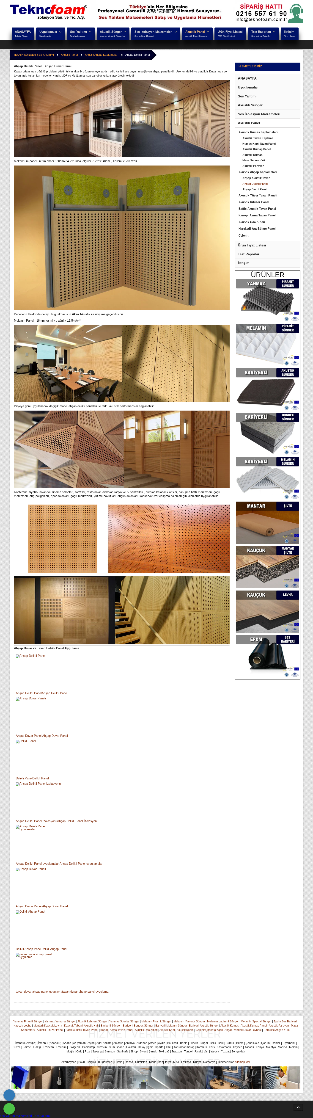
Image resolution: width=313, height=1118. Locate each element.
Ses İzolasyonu (77, 36)
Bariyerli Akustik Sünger (204, 1025)
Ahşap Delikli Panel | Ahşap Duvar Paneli (43, 66)
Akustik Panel (195, 31)
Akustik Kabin (185, 1030)
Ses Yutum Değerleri (261, 36)
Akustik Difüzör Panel (50, 1030)
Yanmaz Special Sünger (124, 1021)
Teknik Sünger (21, 36)
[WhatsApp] (9, 1109)
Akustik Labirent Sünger (92, 1021)
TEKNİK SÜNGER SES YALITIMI (34, 54)
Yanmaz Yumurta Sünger (60, 1021)
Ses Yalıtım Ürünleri (144, 36)
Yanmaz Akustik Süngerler (112, 36)
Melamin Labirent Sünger (223, 1021)
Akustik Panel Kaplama (196, 36)
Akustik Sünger (111, 31)
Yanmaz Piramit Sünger (28, 1021)
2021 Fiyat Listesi (226, 36)
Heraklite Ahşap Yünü (277, 1030)
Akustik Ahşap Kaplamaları (101, 54)
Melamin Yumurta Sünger (189, 1021)
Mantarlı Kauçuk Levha (47, 1025)
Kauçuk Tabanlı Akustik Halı (81, 1025)
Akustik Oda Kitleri (146, 1030)
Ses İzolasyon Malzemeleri (154, 31)
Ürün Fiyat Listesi (230, 31)
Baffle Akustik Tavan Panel (82, 1030)
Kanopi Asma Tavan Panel (116, 1030)
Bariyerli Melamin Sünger (171, 1025)
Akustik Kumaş (229, 1025)
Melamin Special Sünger (256, 1021)
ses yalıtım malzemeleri (16, 1116)
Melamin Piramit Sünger (156, 1021)
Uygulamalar (48, 31)
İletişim (289, 31)
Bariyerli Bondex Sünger (138, 1025)
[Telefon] (9, 1095)
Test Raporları (261, 31)
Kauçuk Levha (22, 1025)
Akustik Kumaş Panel (254, 1025)
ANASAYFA (23, 31)
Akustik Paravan (279, 1025)
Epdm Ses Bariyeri (285, 1021)
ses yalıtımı (43, 1116)
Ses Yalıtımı (78, 31)
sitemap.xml (242, 1062)
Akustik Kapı (167, 1030)
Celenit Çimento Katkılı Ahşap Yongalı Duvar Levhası (228, 1030)
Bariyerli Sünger (111, 1025)
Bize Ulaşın (289, 36)
